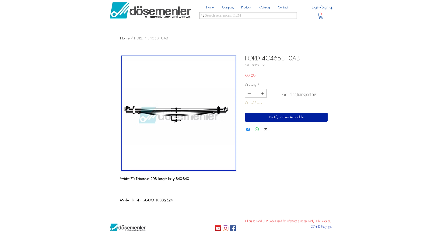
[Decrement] (249, 93)
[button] (320, 16)
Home (125, 38)
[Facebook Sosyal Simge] (233, 228)
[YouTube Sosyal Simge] (218, 228)
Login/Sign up (322, 7)
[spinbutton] (256, 93)
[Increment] (263, 93)
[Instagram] (225, 228)
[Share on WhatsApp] (257, 129)
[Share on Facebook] (248, 129)
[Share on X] (266, 129)
